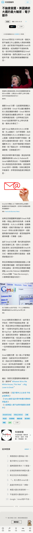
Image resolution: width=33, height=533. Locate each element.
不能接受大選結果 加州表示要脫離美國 (20, 494)
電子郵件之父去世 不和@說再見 (19, 461)
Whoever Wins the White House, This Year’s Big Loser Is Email (14, 384)
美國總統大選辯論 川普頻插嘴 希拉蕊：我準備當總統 (20, 456)
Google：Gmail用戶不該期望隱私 (20, 499)
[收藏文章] (26, 21)
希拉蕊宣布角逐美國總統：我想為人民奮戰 (18, 475)
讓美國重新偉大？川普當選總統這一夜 (19, 465)
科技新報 (17, 34)
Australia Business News (12, 211)
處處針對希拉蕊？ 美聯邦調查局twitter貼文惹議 (20, 485)
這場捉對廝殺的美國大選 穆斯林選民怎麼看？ (19, 470)
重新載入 (16, 522)
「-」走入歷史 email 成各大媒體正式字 (20, 480)
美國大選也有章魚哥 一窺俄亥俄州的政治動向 (20, 489)
